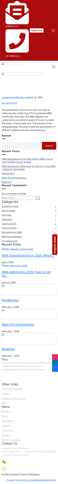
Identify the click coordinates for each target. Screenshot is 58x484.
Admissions (8, 420)
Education (7, 219)
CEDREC (6, 425)
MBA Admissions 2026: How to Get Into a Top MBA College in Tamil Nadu (28, 168)
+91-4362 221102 (17, 461)
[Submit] (38, 197)
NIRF (4, 403)
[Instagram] (55, 357)
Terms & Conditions (31, 480)
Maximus (6, 182)
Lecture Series (9, 227)
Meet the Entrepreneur (14, 177)
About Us (7, 411)
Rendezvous (8, 173)
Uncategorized (9, 241)
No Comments (9, 103)
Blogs (5, 416)
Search (6, 135)
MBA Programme (11, 439)
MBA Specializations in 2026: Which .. (28, 255)
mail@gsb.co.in (16, 468)
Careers (6, 393)
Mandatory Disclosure (13, 398)
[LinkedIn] (55, 363)
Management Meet (12, 232)
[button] (53, 30)
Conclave (6, 215)
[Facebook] (55, 369)
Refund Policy (49, 480)
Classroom (7, 430)
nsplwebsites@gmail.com (15, 97)
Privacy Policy (13, 480)
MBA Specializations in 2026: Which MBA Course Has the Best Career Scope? (27, 160)
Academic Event (10, 206)
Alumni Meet (8, 210)
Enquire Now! (54, 244)
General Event (9, 223)
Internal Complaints (12, 388)
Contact (6, 435)
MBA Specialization (12, 236)
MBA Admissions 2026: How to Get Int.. (26, 274)
